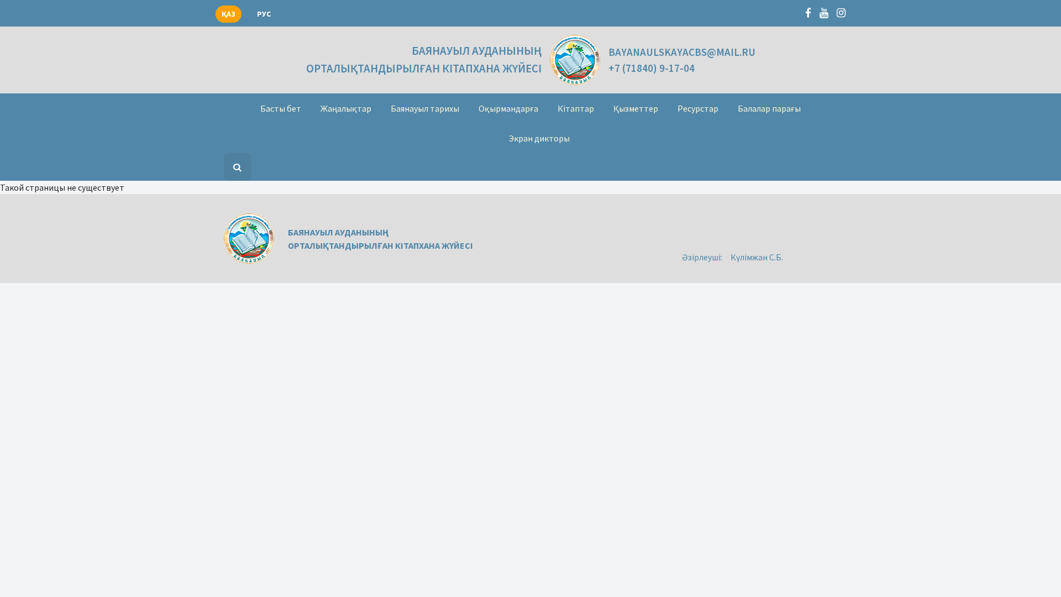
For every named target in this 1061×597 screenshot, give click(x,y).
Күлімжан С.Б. (757, 257)
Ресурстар (697, 108)
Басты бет (280, 108)
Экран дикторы (539, 138)
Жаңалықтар (346, 108)
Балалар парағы (769, 108)
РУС (264, 14)
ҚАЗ (228, 14)
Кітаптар (576, 108)
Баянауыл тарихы (425, 108)
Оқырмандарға (508, 108)
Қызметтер (635, 108)
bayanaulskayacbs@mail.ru (681, 52)
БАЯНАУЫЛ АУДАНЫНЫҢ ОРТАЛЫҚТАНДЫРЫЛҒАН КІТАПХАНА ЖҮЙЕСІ (424, 59)
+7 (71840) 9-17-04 (651, 68)
